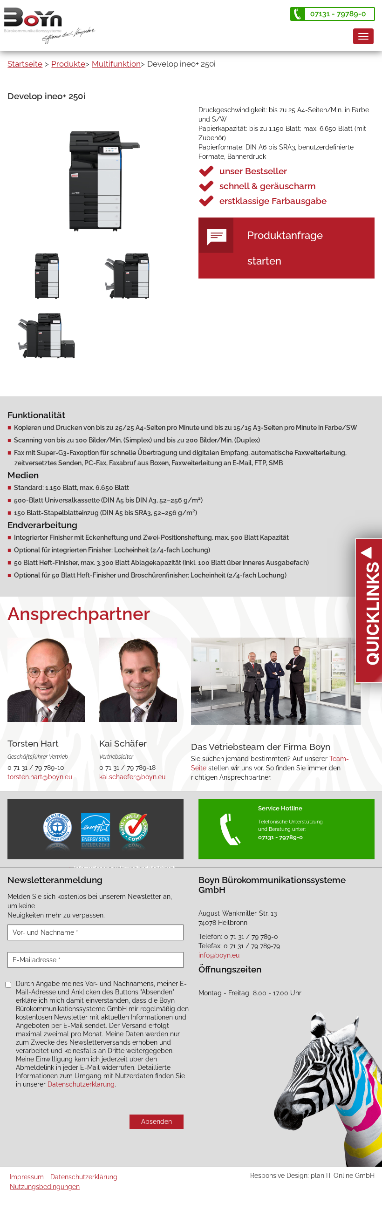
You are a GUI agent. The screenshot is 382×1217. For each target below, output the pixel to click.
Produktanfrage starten (285, 248)
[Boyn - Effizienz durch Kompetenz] (53, 21)
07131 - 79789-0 (280, 837)
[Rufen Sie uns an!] (332, 14)
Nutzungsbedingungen (45, 1186)
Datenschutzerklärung (81, 1084)
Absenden (156, 1121)
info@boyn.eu (218, 955)
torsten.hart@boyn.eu (39, 777)
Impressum (27, 1177)
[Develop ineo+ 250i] (95, 179)
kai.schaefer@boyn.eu (132, 777)
